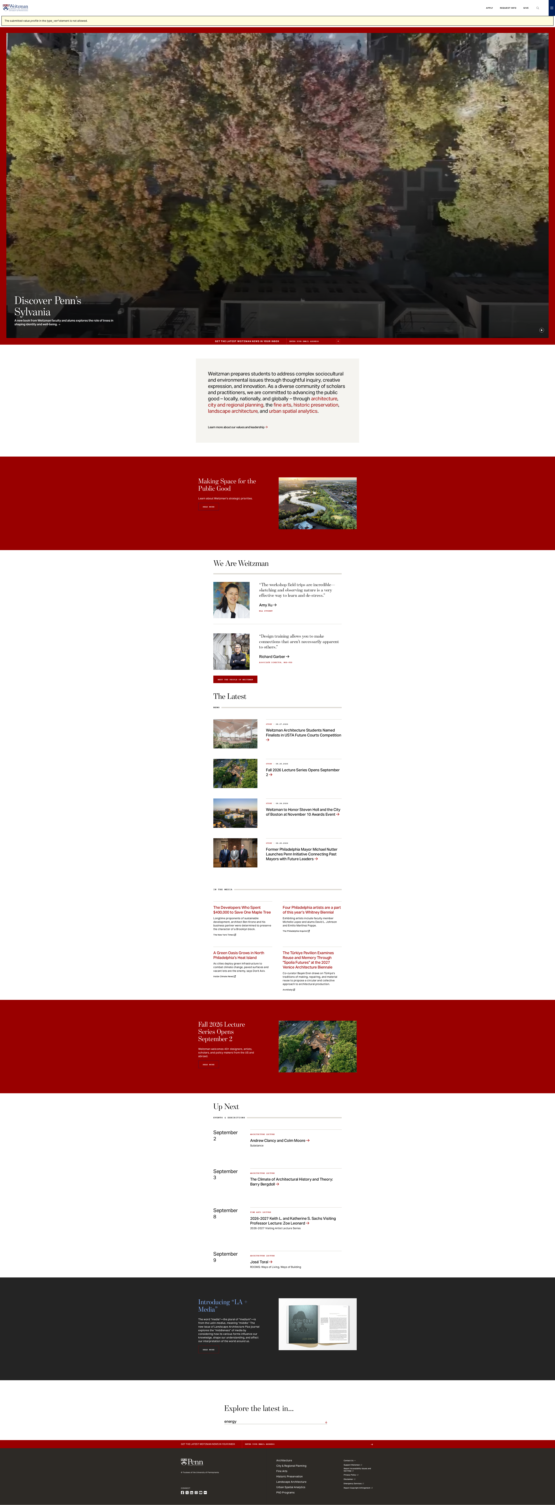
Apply (489, 8)
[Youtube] (200, 1492)
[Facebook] (182, 1492)
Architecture (284, 1460)
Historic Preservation (289, 1476)
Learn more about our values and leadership (236, 427)
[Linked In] (191, 1492)
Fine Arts (281, 1471)
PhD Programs (285, 1492)
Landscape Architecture (291, 1481)
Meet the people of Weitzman (235, 679)
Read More (208, 507)
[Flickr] (205, 1492)
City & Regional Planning (291, 1465)
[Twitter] (187, 1492)
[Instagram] (196, 1492)
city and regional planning (235, 405)
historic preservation (316, 405)
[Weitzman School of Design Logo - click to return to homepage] (15, 7)
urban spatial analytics (293, 411)
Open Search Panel (538, 8)
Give (526, 8)
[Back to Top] (545, 1487)
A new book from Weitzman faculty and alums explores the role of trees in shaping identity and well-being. (63, 322)
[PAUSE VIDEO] (541, 330)
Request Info (508, 8)
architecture (324, 398)
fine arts (282, 405)
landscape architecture (233, 411)
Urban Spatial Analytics (290, 1487)
